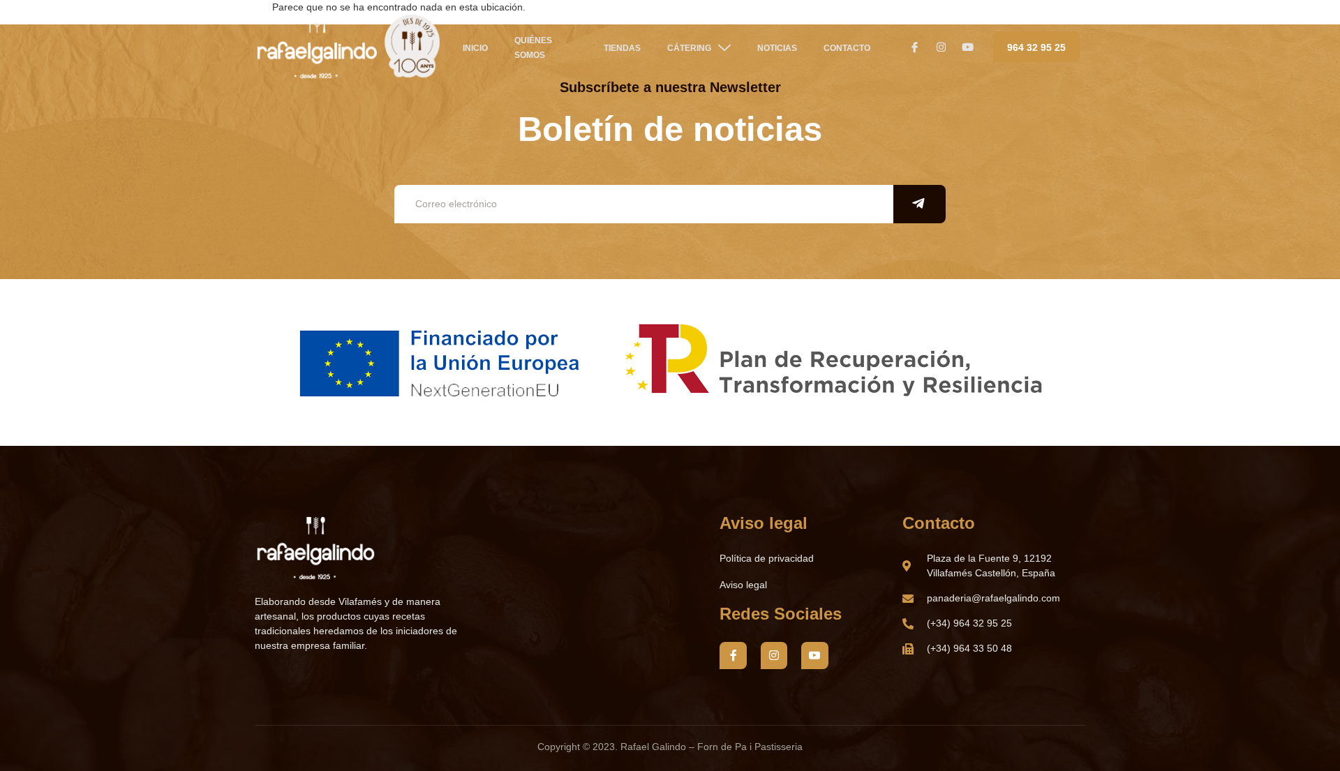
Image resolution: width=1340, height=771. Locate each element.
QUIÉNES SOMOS (533, 48)
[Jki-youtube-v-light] (814, 655)
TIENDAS (622, 48)
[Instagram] (774, 655)
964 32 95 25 (1036, 47)
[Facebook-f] (733, 655)
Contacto (847, 48)
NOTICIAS (777, 48)
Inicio (475, 48)
